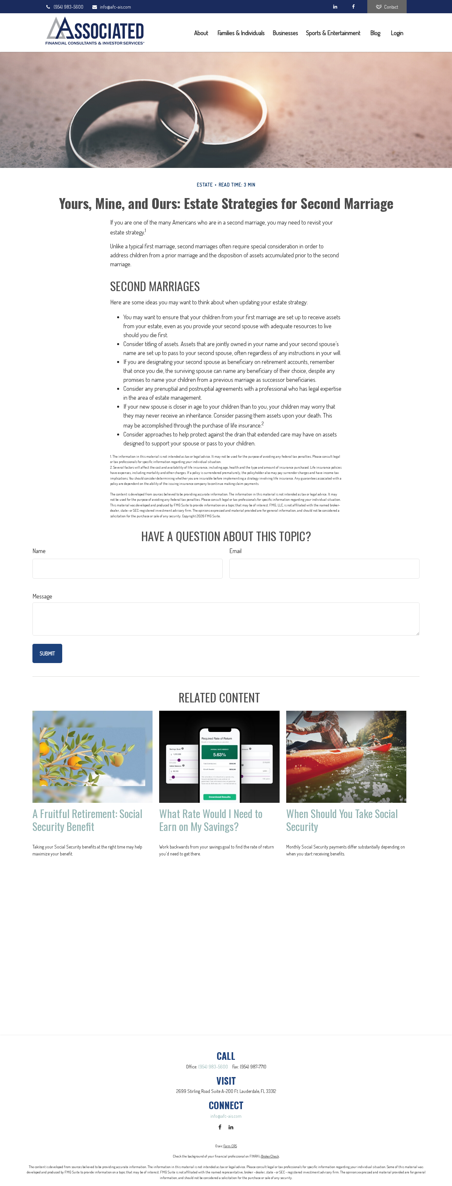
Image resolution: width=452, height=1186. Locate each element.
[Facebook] (353, 6)
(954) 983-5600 (68, 7)
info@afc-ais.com (115, 7)
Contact (391, 7)
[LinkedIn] (335, 6)
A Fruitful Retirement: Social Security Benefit (87, 819)
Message (42, 596)
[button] (202, 32)
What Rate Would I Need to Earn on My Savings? (210, 819)
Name (39, 550)
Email (235, 550)
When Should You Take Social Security (342, 819)
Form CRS (230, 1146)
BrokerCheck (270, 1156)
